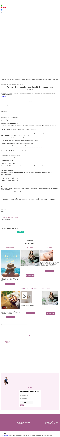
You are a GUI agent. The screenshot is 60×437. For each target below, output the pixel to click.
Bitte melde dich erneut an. (4, 435)
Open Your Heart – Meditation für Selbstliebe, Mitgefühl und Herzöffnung (24, 426)
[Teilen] (30, 10)
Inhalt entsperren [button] (3, 96)
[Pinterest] (30, 4)
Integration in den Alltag (5, 120)
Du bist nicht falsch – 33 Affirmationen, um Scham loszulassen (24, 423)
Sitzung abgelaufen (3, 433)
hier (56, 423)
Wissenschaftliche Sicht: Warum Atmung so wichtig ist (10, 117)
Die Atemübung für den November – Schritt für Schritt (10, 119)
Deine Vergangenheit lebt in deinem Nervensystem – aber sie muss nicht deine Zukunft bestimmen (24, 419)
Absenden (22, 405)
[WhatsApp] (30, 6)
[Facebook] (30, 9)
